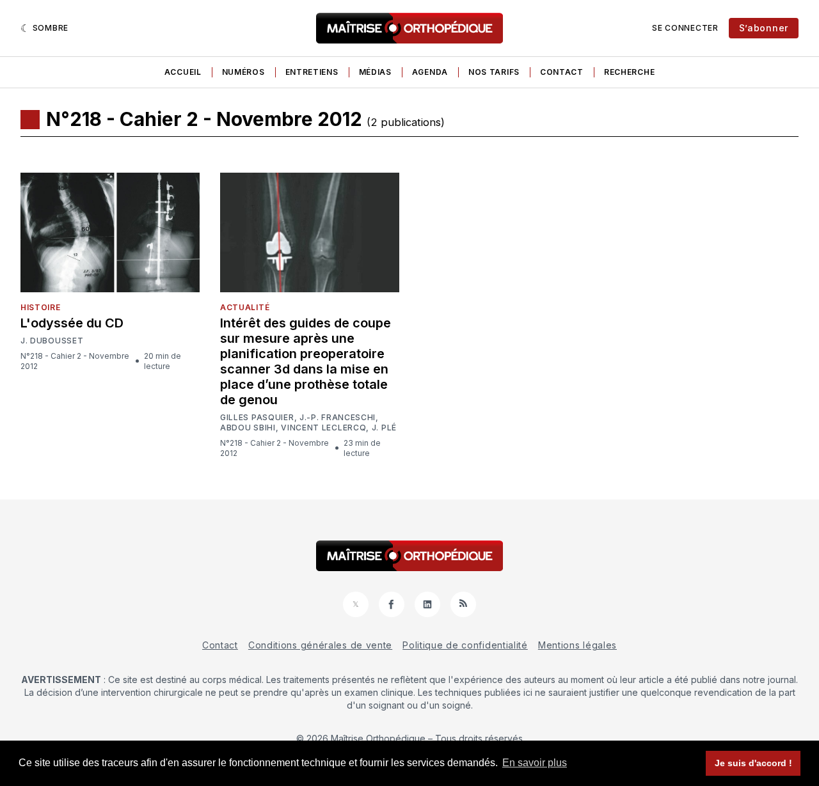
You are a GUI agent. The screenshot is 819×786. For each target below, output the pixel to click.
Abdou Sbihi (248, 428)
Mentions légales (577, 645)
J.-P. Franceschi (337, 418)
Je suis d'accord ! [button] (753, 763)
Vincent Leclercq (323, 428)
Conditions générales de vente (320, 645)
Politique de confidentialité (465, 645)
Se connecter (685, 28)
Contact (562, 72)
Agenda (430, 72)
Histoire (40, 307)
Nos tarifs (494, 72)
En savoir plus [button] (534, 762)
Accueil (183, 72)
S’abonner (763, 27)
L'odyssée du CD (71, 323)
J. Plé (384, 428)
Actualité (244, 307)
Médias (375, 72)
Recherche (629, 72)
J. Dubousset (51, 341)
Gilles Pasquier (257, 418)
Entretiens (311, 72)
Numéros (243, 72)
